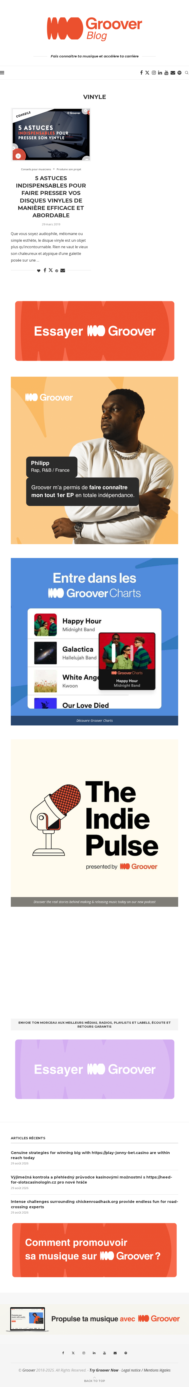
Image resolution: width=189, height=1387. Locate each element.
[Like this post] (38, 270)
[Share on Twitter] (50, 270)
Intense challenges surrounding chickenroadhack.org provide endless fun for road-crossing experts (94, 1204)
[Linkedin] (160, 72)
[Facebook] (141, 72)
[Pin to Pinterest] (56, 270)
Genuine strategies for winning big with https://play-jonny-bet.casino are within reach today (90, 1155)
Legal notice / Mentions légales (146, 1370)
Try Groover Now (103, 1370)
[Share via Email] (62, 270)
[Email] (173, 72)
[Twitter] (147, 72)
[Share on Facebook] (45, 270)
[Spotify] (179, 72)
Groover (28, 1370)
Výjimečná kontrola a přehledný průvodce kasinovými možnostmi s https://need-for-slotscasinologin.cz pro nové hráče (91, 1179)
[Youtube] (166, 72)
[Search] (186, 72)
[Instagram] (154, 72)
